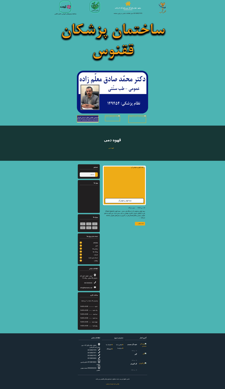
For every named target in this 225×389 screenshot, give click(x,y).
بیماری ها (95, 249)
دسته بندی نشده (93, 258)
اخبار (96, 246)
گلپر (136, 354)
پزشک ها (95, 252)
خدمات (96, 255)
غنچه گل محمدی (132, 344)
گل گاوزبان (133, 364)
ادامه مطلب (141, 224)
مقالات (96, 261)
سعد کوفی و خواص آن (125, 200)
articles (95, 243)
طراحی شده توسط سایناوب (112, 384)
